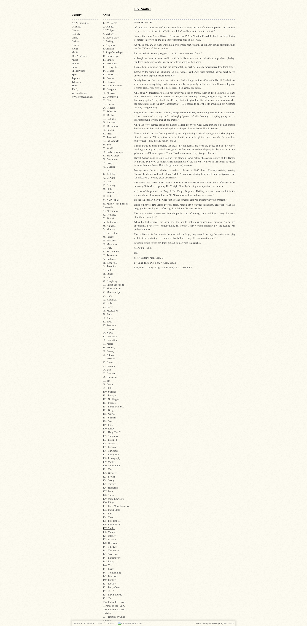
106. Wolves (109, 413)
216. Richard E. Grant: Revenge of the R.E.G (114, 603)
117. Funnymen (111, 454)
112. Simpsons (110, 436)
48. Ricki (107, 196)
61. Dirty (107, 247)
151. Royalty (109, 583)
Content (88, 623)
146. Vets (107, 565)
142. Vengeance (111, 550)
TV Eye (76, 89)
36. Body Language (113, 152)
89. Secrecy (109, 351)
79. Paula (107, 314)
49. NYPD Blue (111, 200)
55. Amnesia (109, 225)
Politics (75, 63)
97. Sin (106, 380)
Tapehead (76, 78)
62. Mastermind (111, 251)
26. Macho (108, 115)
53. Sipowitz (109, 218)
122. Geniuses (110, 473)
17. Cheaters (109, 82)
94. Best (107, 369)
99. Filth (107, 388)
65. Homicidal (110, 262)
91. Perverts (109, 358)
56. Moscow (109, 229)
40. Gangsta (109, 166)
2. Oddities (108, 26)
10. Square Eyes (111, 56)
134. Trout (108, 517)
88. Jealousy (109, 347)
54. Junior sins (110, 222)
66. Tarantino (109, 266)
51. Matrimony (110, 211)
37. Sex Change (111, 155)
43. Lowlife (109, 177)
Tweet (99, 623)
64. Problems (109, 259)
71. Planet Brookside (113, 284)
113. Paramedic (111, 439)
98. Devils (108, 384)
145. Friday (109, 561)
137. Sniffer (109, 528)
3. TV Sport (109, 30)
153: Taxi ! (108, 591)
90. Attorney (109, 355)
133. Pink (108, 513)
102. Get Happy (111, 399)
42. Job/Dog (109, 174)
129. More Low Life (113, 498)
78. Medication (110, 310)
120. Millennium (111, 465)
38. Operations (110, 159)
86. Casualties (110, 340)
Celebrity (76, 26)
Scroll (77, 623)
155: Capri (108, 598)
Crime (75, 37)
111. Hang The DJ (112, 432)
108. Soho (108, 421)
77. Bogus (108, 306)
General (76, 45)
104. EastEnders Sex (113, 406)
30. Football (109, 129)
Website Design (79, 93)
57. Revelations (110, 233)
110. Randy (108, 428)
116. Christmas (110, 450)
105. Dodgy (109, 410)
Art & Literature (80, 22)
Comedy (76, 33)
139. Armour (109, 539)
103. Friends (109, 402)
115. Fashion (109, 447)
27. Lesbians (109, 118)
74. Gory (107, 295)
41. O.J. (107, 170)
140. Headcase (110, 543)
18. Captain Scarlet (112, 85)
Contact (110, 623)
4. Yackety (108, 33)
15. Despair (108, 74)
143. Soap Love (111, 554)
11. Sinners (108, 59)
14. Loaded (108, 70)
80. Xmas (107, 318)
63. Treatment (110, 255)
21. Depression (110, 96)
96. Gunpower (110, 377)
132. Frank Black (111, 509)
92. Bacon (108, 362)
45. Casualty (109, 185)
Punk (74, 67)
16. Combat (109, 78)
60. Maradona (110, 244)
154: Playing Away (112, 594)
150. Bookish (109, 579)
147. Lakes (108, 568)
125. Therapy (109, 484)
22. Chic (107, 100)
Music (75, 59)
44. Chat (107, 181)
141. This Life (110, 546)
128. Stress (108, 495)
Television (77, 82)
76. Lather (108, 303)
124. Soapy (108, 480)
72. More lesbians (112, 288)
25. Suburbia (109, 111)
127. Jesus (108, 491)
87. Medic (108, 343)
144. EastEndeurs (111, 557)
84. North (108, 332)
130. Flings (108, 502)
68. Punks (108, 273)
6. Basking (108, 41)
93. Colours (109, 366)
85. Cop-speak (110, 336)
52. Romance (109, 214)
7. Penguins (109, 45)
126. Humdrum (110, 487)
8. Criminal (108, 48)
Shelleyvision (78, 70)
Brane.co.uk (228, 623)
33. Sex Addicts (111, 140)
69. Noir (107, 277)
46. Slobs (107, 189)
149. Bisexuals (110, 576)
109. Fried (108, 425)
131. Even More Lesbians (116, 506)
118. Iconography (112, 458)
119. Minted (109, 462)
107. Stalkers (109, 417)
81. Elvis (107, 321)
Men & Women (79, 56)
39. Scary (107, 163)
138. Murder (109, 532)
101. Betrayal (109, 395)
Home (75, 48)
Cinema (75, 30)
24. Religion (109, 107)
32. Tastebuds (110, 137)
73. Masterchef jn (111, 292)
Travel (75, 85)
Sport (74, 74)
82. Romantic (109, 325)
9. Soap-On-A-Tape (113, 52)
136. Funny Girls (111, 524)
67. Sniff (107, 270)
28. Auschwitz (110, 122)
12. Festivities (110, 63)
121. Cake (108, 469)
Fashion (76, 41)
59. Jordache (109, 240)
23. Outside (108, 104)
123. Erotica (109, 476)
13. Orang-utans (111, 67)
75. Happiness (110, 299)
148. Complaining (112, 572)
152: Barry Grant (111, 587)
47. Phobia (108, 192)
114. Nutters (109, 443)
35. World (108, 148)
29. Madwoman (111, 126)
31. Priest (107, 133)
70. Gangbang (110, 281)
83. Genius (108, 329)
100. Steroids (109, 391)
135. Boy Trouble (111, 520)
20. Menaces (109, 93)
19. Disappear (110, 89)
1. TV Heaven (110, 22)
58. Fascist (108, 236)
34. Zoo (107, 144)
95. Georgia (109, 373)
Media (75, 52)
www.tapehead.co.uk (82, 96)
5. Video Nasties (111, 37)
